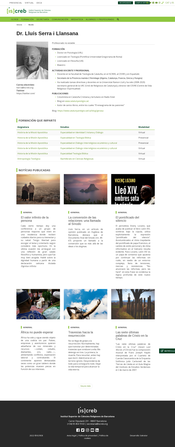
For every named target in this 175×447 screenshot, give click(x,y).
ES (173, 2)
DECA (39, 2)
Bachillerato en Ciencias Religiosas (77, 158)
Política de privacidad (87, 435)
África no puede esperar (37, 332)
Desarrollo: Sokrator (139, 435)
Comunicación (60, 19)
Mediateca (77, 19)
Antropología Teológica (28, 158)
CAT (167, 2)
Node (31, 25)
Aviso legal (71, 435)
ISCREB (14, 19)
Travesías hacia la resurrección (80, 334)
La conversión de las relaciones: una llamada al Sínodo (84, 221)
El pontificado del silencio (127, 219)
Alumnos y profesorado (100, 19)
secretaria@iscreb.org (97, 423)
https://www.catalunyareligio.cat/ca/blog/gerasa (80, 110)
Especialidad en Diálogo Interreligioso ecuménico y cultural (88, 143)
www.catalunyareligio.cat (77, 101)
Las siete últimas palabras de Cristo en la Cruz (132, 336)
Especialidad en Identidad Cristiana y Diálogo (81, 132)
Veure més (85, 386)
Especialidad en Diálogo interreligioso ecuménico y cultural (88, 148)
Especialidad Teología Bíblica (74, 153)
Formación (27, 19)
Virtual (29, 2)
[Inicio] (29, 10)
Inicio (19, 25)
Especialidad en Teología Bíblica (75, 137)
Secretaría (43, 19)
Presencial (15, 2)
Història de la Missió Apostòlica (32, 132)
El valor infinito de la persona (35, 219)
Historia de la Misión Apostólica (32, 137)
